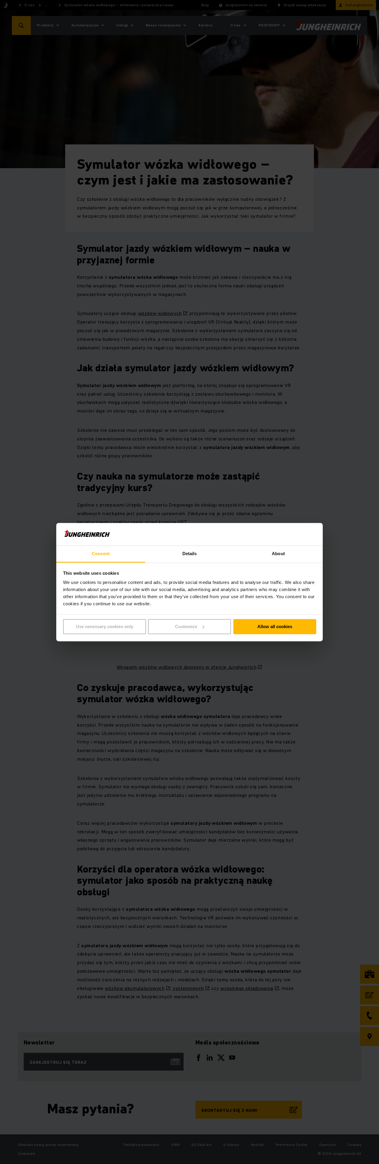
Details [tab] (189, 553)
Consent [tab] (101, 553)
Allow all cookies (274, 626)
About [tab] (278, 553)
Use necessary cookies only (104, 626)
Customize (186, 626)
